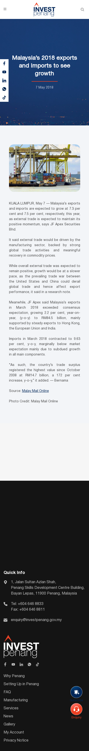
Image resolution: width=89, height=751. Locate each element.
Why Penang (14, 676)
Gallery (9, 724)
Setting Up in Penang (21, 684)
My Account (14, 732)
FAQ (7, 692)
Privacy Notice (16, 740)
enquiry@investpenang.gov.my (36, 620)
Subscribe (76, 700)
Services (11, 708)
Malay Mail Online (35, 391)
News (8, 716)
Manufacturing (16, 700)
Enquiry (76, 717)
